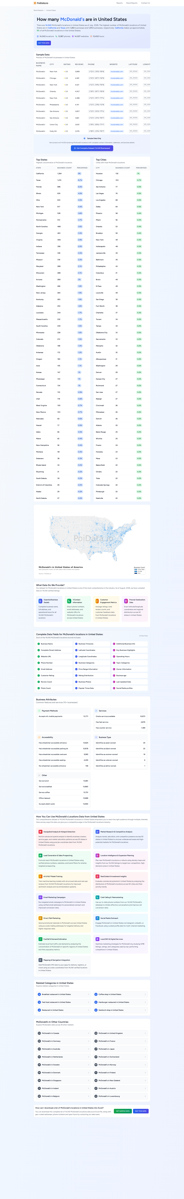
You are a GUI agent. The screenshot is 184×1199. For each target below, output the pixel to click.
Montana (39, 452)
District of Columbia (44, 485)
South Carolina (42, 326)
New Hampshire (42, 445)
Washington (40, 286)
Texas (38, 180)
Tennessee (40, 253)
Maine (38, 439)
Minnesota (40, 333)
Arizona (39, 280)
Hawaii (39, 425)
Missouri (39, 260)
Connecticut (41, 386)
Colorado (39, 339)
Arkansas (39, 352)
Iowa (38, 366)
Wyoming (40, 472)
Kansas (38, 372)
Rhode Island (41, 465)
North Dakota (41, 498)
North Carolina (42, 226)
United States (51, 10)
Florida (38, 187)
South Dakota (41, 478)
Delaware (40, 458)
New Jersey (41, 293)
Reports (120, 3)
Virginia (39, 240)
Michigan (39, 213)
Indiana (39, 246)
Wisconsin (40, 273)
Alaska (38, 492)
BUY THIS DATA (43, 43)
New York (40, 207)
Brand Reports (131, 3)
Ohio (38, 200)
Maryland (39, 266)
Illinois (38, 193)
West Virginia (41, 405)
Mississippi (40, 379)
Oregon (39, 359)
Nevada (39, 392)
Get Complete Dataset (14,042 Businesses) (93, 148)
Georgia (39, 233)
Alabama (39, 306)
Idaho (38, 432)
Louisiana (39, 313)
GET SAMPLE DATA (123, 1111)
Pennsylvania (41, 220)
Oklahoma (40, 346)
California (40, 173)
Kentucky (40, 299)
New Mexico (41, 412)
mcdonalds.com (117, 71)
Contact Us (145, 3)
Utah (38, 399)
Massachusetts (42, 319)
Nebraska (40, 419)
